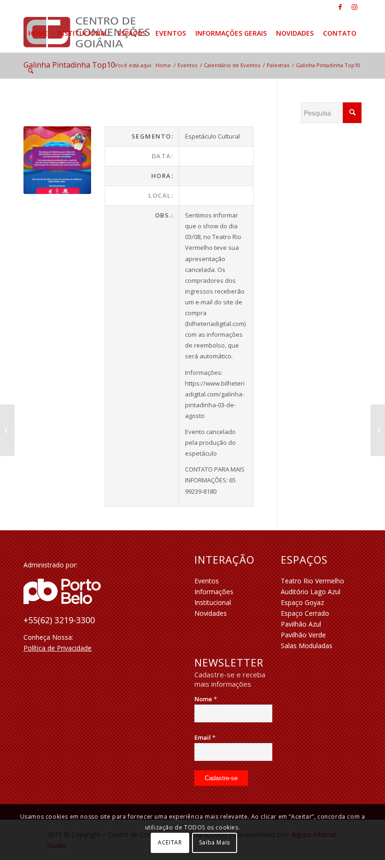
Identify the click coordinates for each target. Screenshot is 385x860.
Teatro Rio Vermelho (312, 580)
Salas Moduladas (306, 645)
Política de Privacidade (57, 647)
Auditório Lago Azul (310, 591)
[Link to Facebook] (340, 7)
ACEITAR (170, 842)
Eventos (206, 580)
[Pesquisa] (30, 71)
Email (205, 737)
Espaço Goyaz (302, 602)
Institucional (212, 602)
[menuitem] (38, 33)
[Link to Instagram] (354, 7)
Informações (213, 591)
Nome (205, 699)
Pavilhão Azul (301, 624)
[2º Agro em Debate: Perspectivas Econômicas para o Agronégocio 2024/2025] (377, 430)
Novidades (210, 613)
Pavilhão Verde (303, 634)
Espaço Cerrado (305, 613)
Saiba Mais (214, 842)
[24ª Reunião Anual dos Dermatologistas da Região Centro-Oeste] (7, 430)
